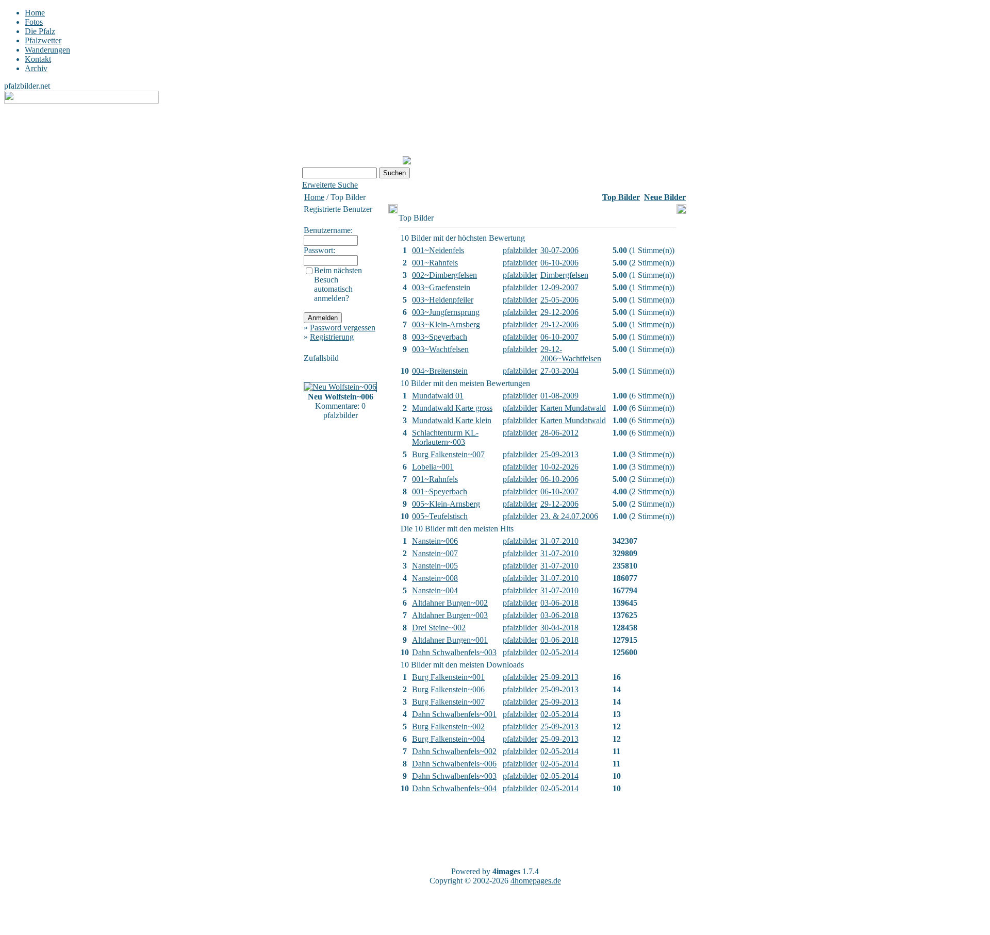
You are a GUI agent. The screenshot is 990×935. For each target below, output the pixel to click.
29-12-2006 (559, 312)
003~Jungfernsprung (446, 312)
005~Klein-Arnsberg (446, 503)
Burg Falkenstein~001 (448, 677)
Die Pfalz (40, 31)
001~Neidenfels (438, 250)
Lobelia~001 (433, 466)
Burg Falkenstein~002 (448, 726)
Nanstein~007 (435, 553)
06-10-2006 (559, 262)
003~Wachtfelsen (440, 349)
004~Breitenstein (440, 370)
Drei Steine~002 (439, 627)
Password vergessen (342, 327)
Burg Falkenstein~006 (448, 689)
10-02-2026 (559, 466)
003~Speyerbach (439, 336)
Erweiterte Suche (330, 184)
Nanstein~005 (435, 565)
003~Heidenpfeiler (442, 299)
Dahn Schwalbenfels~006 (454, 763)
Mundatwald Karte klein (451, 420)
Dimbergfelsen (564, 275)
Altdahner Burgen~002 (450, 602)
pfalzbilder (520, 250)
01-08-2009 (559, 395)
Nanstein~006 (435, 541)
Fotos (34, 22)
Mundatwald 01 (438, 395)
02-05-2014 (559, 652)
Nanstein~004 (435, 590)
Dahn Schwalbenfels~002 (454, 751)
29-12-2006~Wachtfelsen (570, 354)
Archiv (36, 68)
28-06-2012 (559, 432)
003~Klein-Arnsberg (446, 324)
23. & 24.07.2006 (569, 516)
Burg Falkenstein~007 (448, 454)
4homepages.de (535, 880)
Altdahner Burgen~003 (450, 615)
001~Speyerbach (439, 491)
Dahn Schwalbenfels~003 (454, 652)
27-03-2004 (559, 370)
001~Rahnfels (435, 262)
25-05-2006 (559, 299)
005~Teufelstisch (440, 516)
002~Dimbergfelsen (444, 275)
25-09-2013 (559, 454)
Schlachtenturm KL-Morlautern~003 (445, 437)
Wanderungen (47, 49)
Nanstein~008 (435, 578)
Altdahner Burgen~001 (450, 640)
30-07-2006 (559, 250)
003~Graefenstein (441, 287)
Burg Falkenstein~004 (448, 738)
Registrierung (332, 336)
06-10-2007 (559, 336)
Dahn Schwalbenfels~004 (454, 788)
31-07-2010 (559, 541)
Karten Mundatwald (573, 408)
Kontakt (38, 59)
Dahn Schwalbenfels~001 (454, 714)
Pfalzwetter (43, 40)
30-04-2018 (559, 627)
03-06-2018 (559, 602)
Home (35, 12)
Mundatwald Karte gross (452, 408)
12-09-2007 (559, 287)
